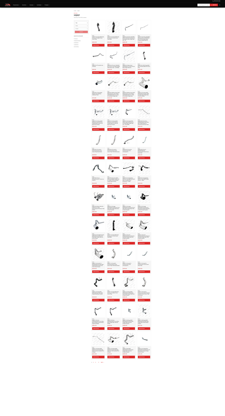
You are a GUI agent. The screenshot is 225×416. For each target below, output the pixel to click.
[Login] (219, 5)
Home (75, 10)
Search (215, 5)
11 (98, 362)
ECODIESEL (76, 46)
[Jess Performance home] (8, 5)
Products (76, 38)
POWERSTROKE (77, 40)
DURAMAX (76, 42)
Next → (102, 362)
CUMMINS (76, 44)
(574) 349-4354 (217, 1)
